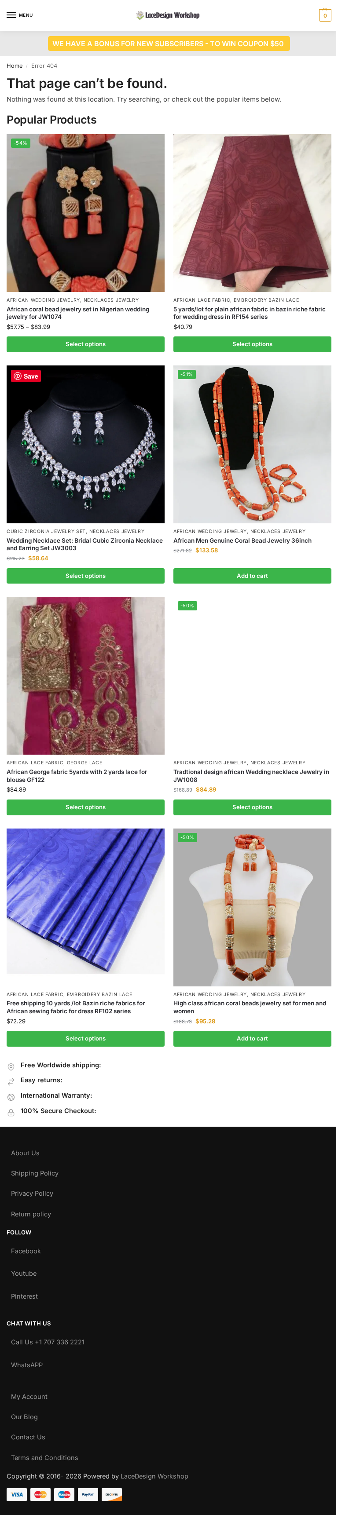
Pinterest (24, 1294)
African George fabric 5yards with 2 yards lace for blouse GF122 (77, 775)
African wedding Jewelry (43, 300)
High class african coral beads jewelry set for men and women (249, 1007)
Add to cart (252, 575)
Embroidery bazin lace (266, 300)
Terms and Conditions (44, 1456)
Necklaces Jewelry (111, 300)
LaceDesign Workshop (154, 1476)
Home (14, 65)
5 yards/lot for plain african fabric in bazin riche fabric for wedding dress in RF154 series (249, 313)
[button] (324, 15)
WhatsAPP (27, 1363)
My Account (29, 1395)
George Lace (85, 763)
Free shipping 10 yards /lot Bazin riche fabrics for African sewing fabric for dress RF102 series (76, 1007)
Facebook (26, 1249)
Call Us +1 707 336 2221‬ (47, 1340)
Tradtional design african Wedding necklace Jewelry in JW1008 (251, 775)
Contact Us (28, 1435)
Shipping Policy (35, 1171)
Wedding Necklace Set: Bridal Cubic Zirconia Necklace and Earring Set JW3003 (85, 544)
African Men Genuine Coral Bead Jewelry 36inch (242, 540)
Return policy (31, 1212)
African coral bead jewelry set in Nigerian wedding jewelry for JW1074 (78, 313)
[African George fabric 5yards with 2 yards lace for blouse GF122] (86, 676)
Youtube (24, 1272)
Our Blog (24, 1415)
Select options (86, 343)
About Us (25, 1151)
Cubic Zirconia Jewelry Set (46, 531)
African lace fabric (201, 300)
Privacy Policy (32, 1192)
